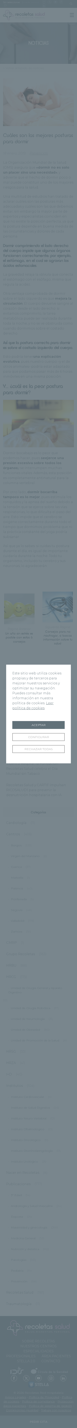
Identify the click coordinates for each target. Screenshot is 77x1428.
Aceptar (39, 725)
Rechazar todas (38, 749)
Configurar (38, 737)
